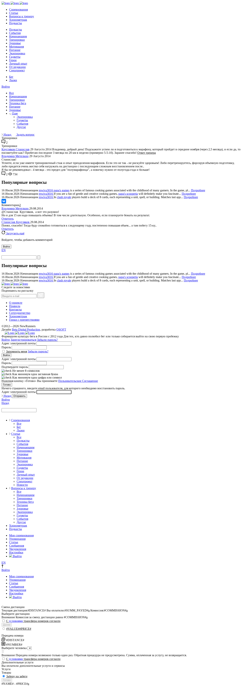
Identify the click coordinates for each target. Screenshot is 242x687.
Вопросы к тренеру (21, 16)
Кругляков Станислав (15, 149)
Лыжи (13, 80)
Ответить (8, 218)
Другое (21, 127)
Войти (6, 86)
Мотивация (16, 46)
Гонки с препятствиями (24, 319)
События (15, 33)
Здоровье (15, 43)
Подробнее (198, 190)
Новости (22, 484)
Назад (7, 134)
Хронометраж (18, 19)
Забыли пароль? (47, 339)
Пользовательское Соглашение (78, 381)
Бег (11, 76)
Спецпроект (17, 70)
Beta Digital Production (26, 329)
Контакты (15, 309)
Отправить (19, 396)
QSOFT (61, 329)
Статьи (13, 13)
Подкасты (15, 23)
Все (11, 93)
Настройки (16, 552)
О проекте (15, 302)
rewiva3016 (46, 190)
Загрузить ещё (14, 233)
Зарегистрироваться (23, 339)
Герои (13, 60)
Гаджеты (14, 56)
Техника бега (17, 103)
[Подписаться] (40, 295)
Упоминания (17, 538)
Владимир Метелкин (15, 156)
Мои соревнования (21, 535)
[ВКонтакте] (4, 201)
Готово (7, 384)
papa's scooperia (128, 193)
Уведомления (17, 549)
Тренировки (17, 39)
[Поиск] (38, 257)
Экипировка (17, 53)
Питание (14, 50)
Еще (15, 113)
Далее (6, 624)
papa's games (61, 190)
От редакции (17, 67)
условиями (16, 621)
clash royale (64, 197)
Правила (14, 306)
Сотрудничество (19, 313)
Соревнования (18, 9)
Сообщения (16, 545)
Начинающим (18, 36)
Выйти (17, 556)
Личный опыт (18, 63)
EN (4, 250)
